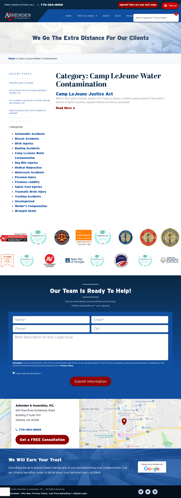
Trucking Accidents (28, 196)
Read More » (65, 108)
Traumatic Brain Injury (30, 191)
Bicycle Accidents (27, 138)
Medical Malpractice (28, 167)
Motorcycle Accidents (29, 172)
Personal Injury (25, 177)
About (106, 16)
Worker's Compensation (31, 206)
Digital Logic (80, 493)
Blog (118, 16)
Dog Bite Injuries (26, 162)
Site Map (26, 493)
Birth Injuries (24, 143)
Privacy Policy (66, 366)
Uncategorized (24, 201)
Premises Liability (27, 182)
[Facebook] (140, 491)
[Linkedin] (155, 491)
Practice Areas (85, 16)
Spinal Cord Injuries (28, 187)
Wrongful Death (25, 211)
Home (69, 16)
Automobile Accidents (30, 134)
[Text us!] (170, 6)
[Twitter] (147, 491)
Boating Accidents (27, 148)
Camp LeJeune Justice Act (84, 93)
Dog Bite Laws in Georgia (21, 83)
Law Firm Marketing (59, 493)
